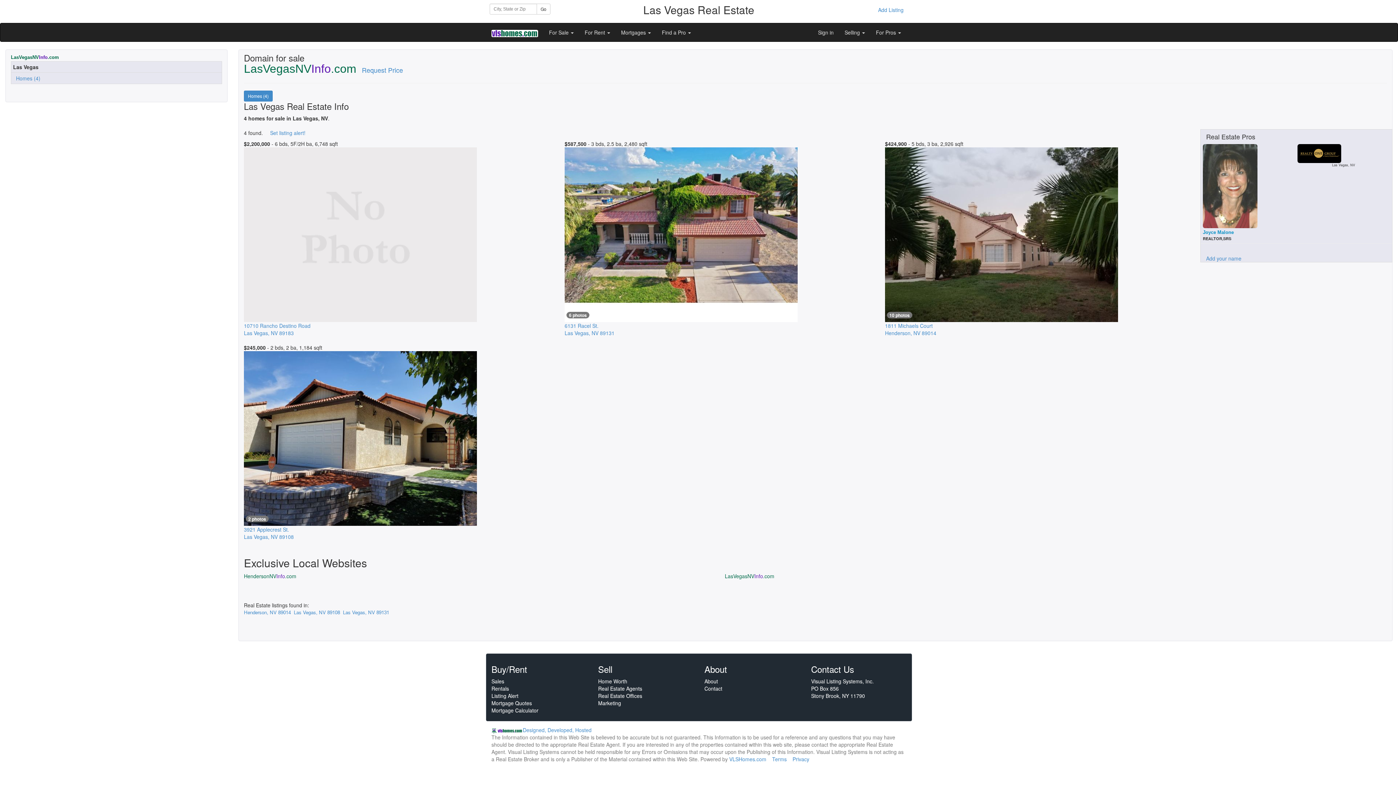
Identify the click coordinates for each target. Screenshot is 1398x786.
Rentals (500, 688)
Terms (779, 759)
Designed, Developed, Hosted (557, 730)
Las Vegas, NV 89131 (366, 612)
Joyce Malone (1218, 232)
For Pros (886, 32)
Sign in (826, 32)
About (711, 681)
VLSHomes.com (747, 759)
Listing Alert (504, 695)
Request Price (382, 70)
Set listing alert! (287, 132)
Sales (497, 681)
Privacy (801, 759)
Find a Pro (674, 32)
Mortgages (634, 32)
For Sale (559, 32)
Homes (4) (26, 78)
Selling (853, 32)
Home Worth (612, 681)
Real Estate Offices (620, 695)
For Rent (596, 32)
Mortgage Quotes (511, 703)
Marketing (609, 703)
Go (543, 9)
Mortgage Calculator (514, 710)
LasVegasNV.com (749, 576)
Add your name (1223, 258)
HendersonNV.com (270, 576)
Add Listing (891, 9)
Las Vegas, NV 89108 (317, 612)
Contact (713, 688)
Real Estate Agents (620, 688)
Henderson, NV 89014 (267, 612)
